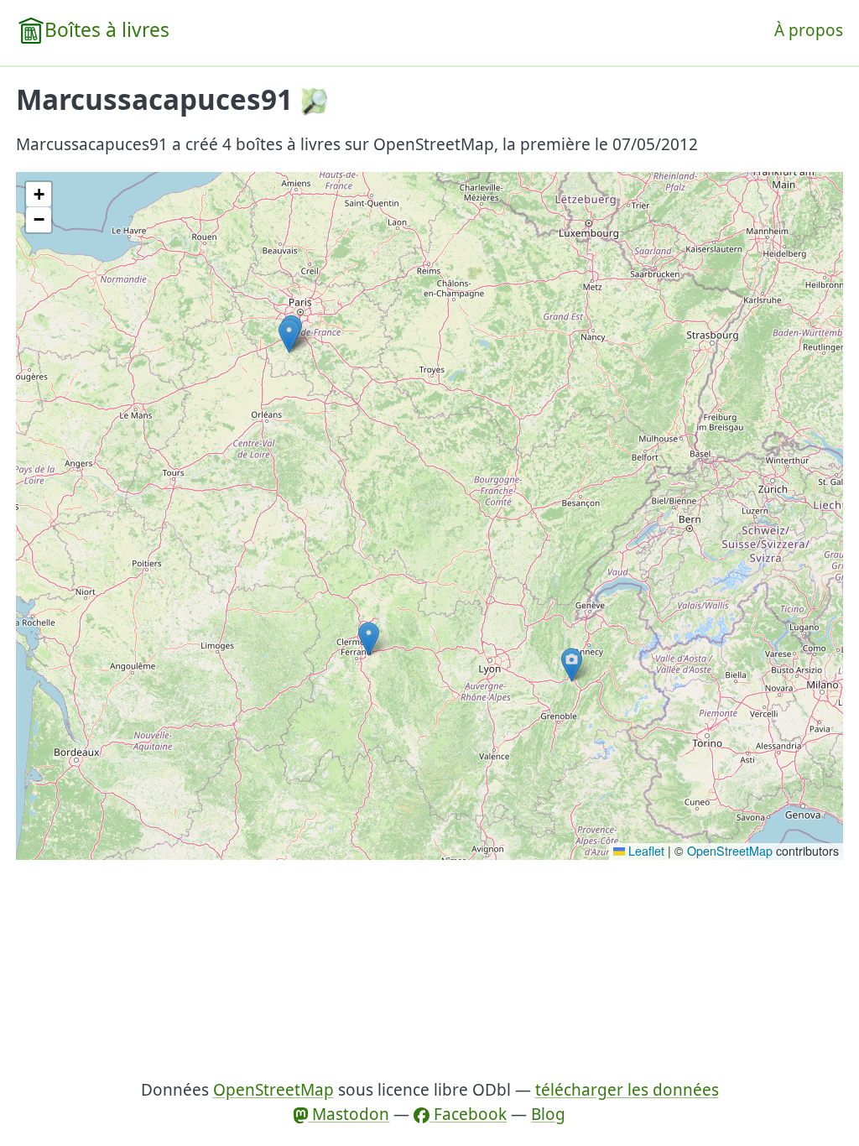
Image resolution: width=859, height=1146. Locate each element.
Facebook (468, 1114)
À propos (808, 30)
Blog (548, 1114)
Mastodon (348, 1114)
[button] (289, 336)
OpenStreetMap (730, 850)
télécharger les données (627, 1090)
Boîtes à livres (106, 30)
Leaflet (644, 850)
